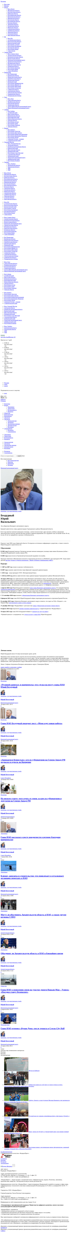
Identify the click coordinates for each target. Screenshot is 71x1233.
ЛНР (9, 168)
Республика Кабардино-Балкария (17, 134)
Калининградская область (15, 57)
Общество (7, 413)
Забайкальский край (14, 159)
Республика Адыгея (13, 44)
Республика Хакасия (14, 125)
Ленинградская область (14, 61)
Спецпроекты (8, 428)
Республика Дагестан (14, 131)
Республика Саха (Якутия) (15, 153)
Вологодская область (14, 58)
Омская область (12, 120)
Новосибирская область (15, 119)
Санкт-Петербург (13, 71)
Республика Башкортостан (15, 83)
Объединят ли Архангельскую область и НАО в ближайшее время (32, 953)
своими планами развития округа (29, 608)
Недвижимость (12, 410)
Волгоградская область (14, 41)
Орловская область (13, 26)
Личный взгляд (12, 425)
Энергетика (11, 408)
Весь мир (7, 4)
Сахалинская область (14, 154)
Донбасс (6, 162)
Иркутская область (13, 114)
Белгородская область (14, 12)
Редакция (3, 1161)
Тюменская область (13, 105)
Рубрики (3, 401)
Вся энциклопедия (13, 460)
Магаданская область (14, 150)
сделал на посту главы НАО (32, 614)
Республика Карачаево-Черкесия (17, 136)
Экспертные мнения (14, 424)
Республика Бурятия (14, 160)
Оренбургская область (14, 78)
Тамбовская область (13, 30)
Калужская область (13, 20)
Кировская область (13, 75)
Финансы (10, 411)
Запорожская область (14, 165)
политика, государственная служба (11, 511)
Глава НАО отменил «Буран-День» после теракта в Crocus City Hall (33, 1028)
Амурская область (13, 145)
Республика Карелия (14, 68)
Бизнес (6, 405)
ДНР (9, 170)
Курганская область (13, 103)
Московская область (13, 10)
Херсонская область (13, 167)
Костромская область (14, 21)
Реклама (6, 383)
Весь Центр (11, 9)
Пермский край (12, 81)
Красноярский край (13, 117)
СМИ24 (3, 1231)
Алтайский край (12, 112)
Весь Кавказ (11, 129)
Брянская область (13, 13)
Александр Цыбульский (8, 589)
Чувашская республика (14, 95)
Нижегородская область (15, 77)
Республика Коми (13, 69)
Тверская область (13, 32)
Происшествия (8, 414)
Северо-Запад (8, 52)
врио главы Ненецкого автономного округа (43, 588)
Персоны (10, 462)
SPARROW (4, 1227)
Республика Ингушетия (15, 133)
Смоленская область (14, 29)
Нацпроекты (8, 416)
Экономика (11, 407)
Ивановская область (13, 18)
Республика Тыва (13, 123)
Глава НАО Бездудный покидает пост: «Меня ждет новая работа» (31, 723)
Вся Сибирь (11, 111)
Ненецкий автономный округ (16, 60)
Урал (5, 97)
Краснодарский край (14, 43)
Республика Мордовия (14, 86)
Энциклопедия (12, 421)
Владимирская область (14, 15)
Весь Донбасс (12, 163)
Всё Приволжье (12, 74)
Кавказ (6, 128)
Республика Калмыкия (14, 46)
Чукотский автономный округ (16, 157)
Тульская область (13, 33)
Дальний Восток (9, 142)
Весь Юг (10, 38)
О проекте (4, 1158)
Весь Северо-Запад (13, 54)
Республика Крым (13, 49)
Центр (6, 7)
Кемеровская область (14, 116)
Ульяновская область (14, 94)
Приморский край (13, 151)
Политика (7, 404)
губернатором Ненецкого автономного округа (35, 595)
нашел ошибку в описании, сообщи (11, 667)
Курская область (12, 23)
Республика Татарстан (14, 88)
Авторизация (4, 1163)
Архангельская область (14, 55)
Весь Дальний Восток (14, 143)
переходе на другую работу (40, 611)
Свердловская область (14, 100)
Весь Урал (11, 98)
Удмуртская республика (15, 92)
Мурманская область (14, 63)
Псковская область (13, 66)
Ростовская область (13, 47)
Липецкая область (13, 24)
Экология (7, 417)
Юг (5, 37)
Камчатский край (13, 148)
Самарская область (13, 89)
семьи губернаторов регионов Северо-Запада (46, 605)
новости (3, 399)
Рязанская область (13, 27)
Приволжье (7, 72)
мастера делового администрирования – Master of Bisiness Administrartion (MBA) (29, 560)
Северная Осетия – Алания (16, 139)
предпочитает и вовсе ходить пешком (20, 603)
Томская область (12, 126)
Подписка (11, 430)
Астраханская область (14, 40)
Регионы (3, 1)
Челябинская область (14, 102)
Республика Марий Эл (14, 85)
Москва (6, 6)
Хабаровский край (13, 156)
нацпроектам (47, 583)
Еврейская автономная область (17, 146)
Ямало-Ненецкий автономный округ (18, 108)
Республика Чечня (13, 137)
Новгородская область (14, 64)
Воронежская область (14, 16)
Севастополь (11, 51)
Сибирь (6, 109)
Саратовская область (14, 91)
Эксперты (7, 419)
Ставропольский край (14, 140)
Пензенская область (13, 80)
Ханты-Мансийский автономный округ (19, 106)
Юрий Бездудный (7, 699)
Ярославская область (14, 35)
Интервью (11, 427)
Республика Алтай (13, 122)
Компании (11, 463)
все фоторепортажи (6, 1152)
